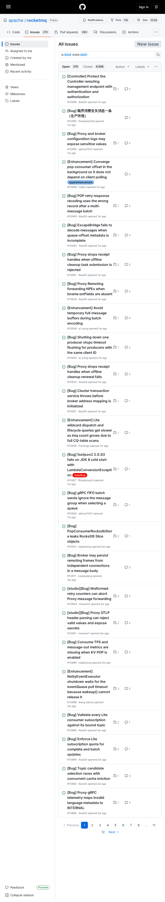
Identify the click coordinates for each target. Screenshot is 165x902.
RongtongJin (86, 480)
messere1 (84, 604)
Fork (122, 20)
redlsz (82, 187)
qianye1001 (86, 149)
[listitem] (110, 89)
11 (154, 825)
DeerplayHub (86, 121)
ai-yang (83, 328)
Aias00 (82, 102)
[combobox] (107, 54)
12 (103, 832)
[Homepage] (82, 6)
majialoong (84, 546)
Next (111, 832)
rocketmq (37, 20)
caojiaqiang (85, 576)
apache (16, 20)
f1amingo (83, 445)
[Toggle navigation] (8, 6)
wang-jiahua (86, 702)
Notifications (95, 20)
